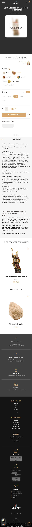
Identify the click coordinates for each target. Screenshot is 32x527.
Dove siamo (16, 422)
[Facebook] (16, 58)
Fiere (16, 408)
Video (16, 405)
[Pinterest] (22, 58)
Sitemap (16, 412)
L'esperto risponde (16, 439)
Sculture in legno (16, 441)
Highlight (16, 410)
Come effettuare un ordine (16, 436)
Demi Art (16, 403)
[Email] (25, 58)
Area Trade (16, 426)
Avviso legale (16, 424)
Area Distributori (16, 428)
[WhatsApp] (13, 58)
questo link (8, 525)
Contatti (16, 420)
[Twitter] (19, 58)
